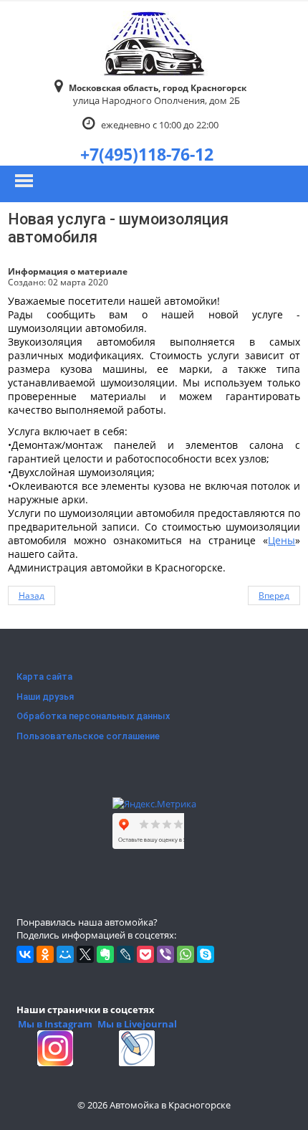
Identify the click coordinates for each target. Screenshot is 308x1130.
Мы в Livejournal (137, 1023)
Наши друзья (45, 696)
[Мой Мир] (65, 954)
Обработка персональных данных (93, 716)
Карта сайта (44, 676)
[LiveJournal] (125, 954)
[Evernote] (105, 954)
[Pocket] (145, 954)
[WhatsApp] (185, 954)
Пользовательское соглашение (88, 736)
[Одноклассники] (45, 954)
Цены (281, 540)
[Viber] (165, 954)
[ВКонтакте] (25, 954)
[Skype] (205, 954)
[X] (85, 954)
